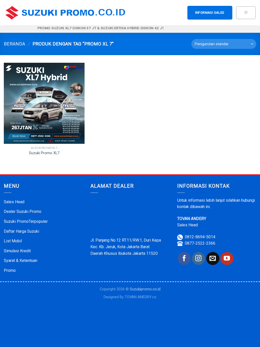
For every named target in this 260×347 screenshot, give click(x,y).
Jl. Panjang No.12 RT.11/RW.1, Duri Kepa (125, 240)
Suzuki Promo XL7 (44, 153)
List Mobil (13, 241)
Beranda (14, 43)
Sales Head (14, 201)
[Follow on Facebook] (184, 258)
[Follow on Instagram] (198, 258)
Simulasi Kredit (17, 250)
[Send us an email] (212, 258)
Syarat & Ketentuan (20, 260)
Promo (10, 270)
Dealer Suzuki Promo (22, 211)
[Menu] (246, 12)
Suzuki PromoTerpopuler (26, 221)
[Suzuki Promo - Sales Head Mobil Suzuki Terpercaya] (67, 13)
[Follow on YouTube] (226, 258)
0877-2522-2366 (200, 243)
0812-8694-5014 (200, 236)
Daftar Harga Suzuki (21, 231)
